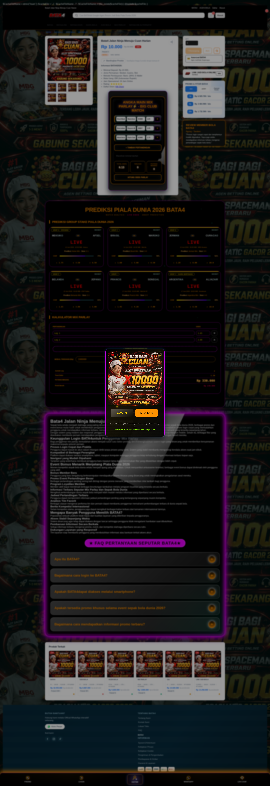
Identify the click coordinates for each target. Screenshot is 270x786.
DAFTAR (146, 412)
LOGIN (122, 412)
